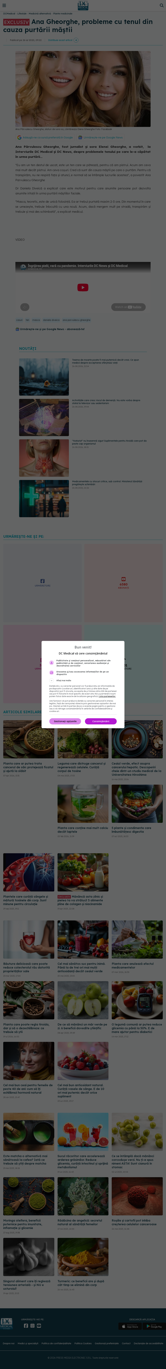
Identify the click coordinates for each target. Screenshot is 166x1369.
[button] (83, 680)
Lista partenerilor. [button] (107, 696)
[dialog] (83, 684)
